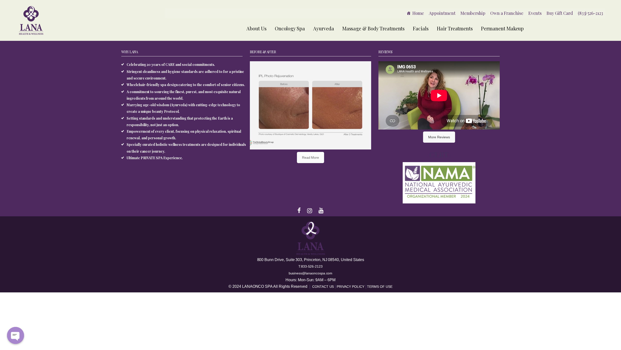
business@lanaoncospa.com (311, 273)
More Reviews (439, 137)
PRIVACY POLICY (351, 287)
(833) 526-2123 (590, 13)
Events (535, 13)
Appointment (442, 13)
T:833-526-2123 (310, 266)
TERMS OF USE (379, 287)
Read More (310, 157)
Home (418, 13)
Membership (473, 13)
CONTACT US (323, 287)
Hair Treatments (455, 28)
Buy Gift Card (560, 13)
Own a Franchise (506, 13)
